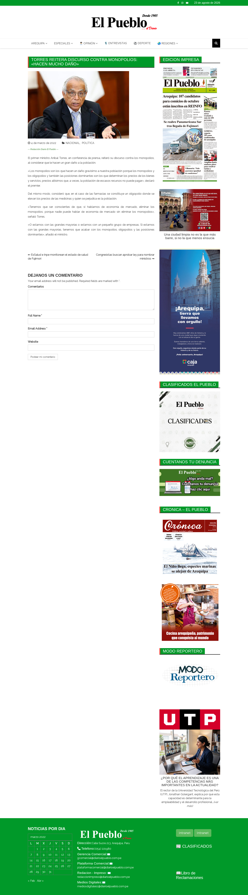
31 (50, 871)
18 (56, 860)
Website (33, 341)
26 (62, 866)
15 (37, 860)
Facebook (178, 3)
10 (50, 854)
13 (68, 854)
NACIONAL (73, 143)
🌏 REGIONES (166, 43)
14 (31, 860)
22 (37, 866)
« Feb (31, 880)
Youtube (187, 3)
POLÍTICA (88, 143)
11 (56, 854)
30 (43, 871)
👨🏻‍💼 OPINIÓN (87, 43)
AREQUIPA (38, 43)
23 (43, 866)
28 (31, 871)
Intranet (184, 833)
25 (56, 866)
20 (69, 860)
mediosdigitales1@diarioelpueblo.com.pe (102, 886)
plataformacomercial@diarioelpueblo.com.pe (105, 867)
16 (43, 860)
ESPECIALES (62, 43)
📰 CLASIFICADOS (194, 846)
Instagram (182, 3)
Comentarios (36, 286)
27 (68, 866)
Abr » (40, 880)
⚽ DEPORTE (142, 43)
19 (62, 860)
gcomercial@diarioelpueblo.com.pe (99, 858)
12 (62, 854)
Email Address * (37, 328)
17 (50, 860)
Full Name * (35, 315)
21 (31, 866)
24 (50, 866)
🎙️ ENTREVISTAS (115, 43)
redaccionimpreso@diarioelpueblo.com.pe (103, 876)
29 (37, 871)
